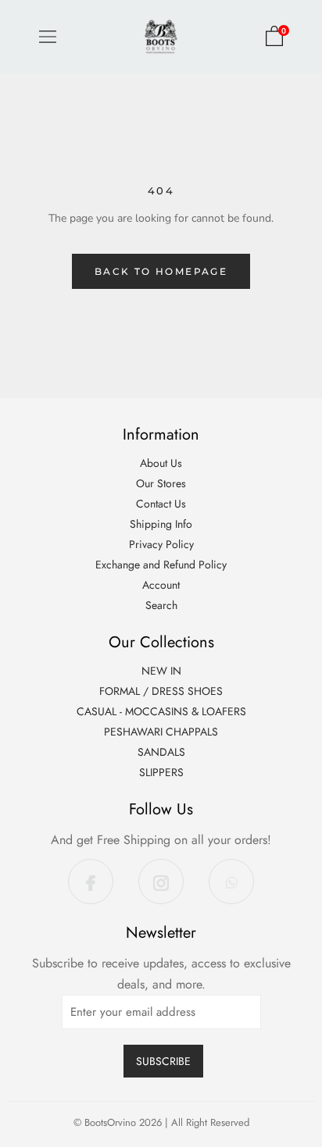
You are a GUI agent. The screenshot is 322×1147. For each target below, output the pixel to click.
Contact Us (161, 503)
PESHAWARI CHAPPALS (161, 731)
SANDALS (161, 752)
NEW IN (161, 671)
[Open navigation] (47, 37)
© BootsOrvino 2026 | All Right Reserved (161, 1122)
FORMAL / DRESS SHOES (161, 691)
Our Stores (161, 483)
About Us (161, 463)
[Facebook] (90, 881)
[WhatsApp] (231, 881)
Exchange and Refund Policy (161, 564)
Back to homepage (161, 271)
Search (161, 605)
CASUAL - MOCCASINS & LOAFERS (161, 711)
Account (161, 585)
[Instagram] (161, 881)
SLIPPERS (161, 772)
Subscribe (163, 1061)
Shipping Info (161, 524)
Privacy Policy (161, 544)
